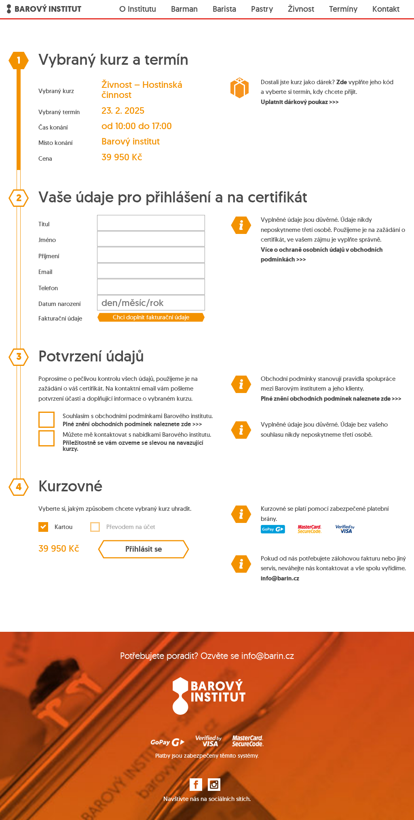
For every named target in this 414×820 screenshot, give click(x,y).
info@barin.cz (280, 578)
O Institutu (137, 9)
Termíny (343, 9)
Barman (184, 9)
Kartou (63, 527)
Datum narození (59, 304)
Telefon (48, 288)
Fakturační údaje (60, 318)
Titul (43, 224)
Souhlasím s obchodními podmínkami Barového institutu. (138, 420)
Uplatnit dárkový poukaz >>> (300, 102)
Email (45, 272)
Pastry (262, 9)
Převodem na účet (130, 527)
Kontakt (385, 9)
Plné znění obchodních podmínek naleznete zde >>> (132, 423)
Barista (224, 9)
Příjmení (48, 256)
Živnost (301, 9)
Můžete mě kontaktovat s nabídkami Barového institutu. (137, 441)
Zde (341, 82)
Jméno (47, 240)
